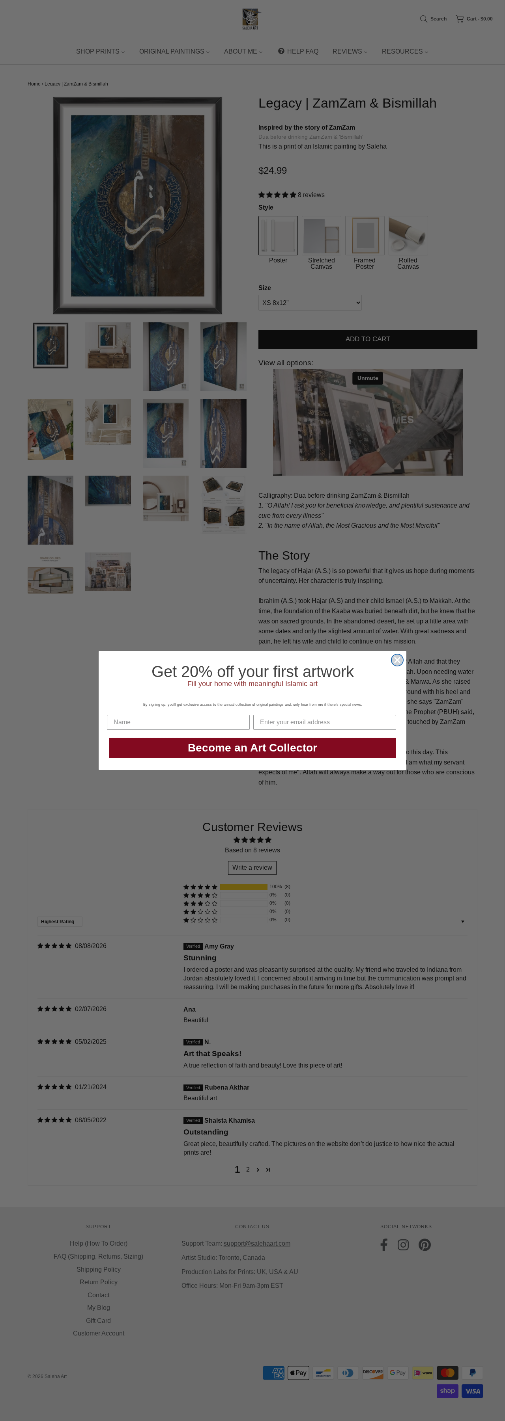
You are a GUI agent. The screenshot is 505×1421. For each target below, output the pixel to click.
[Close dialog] (397, 660)
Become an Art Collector (252, 748)
